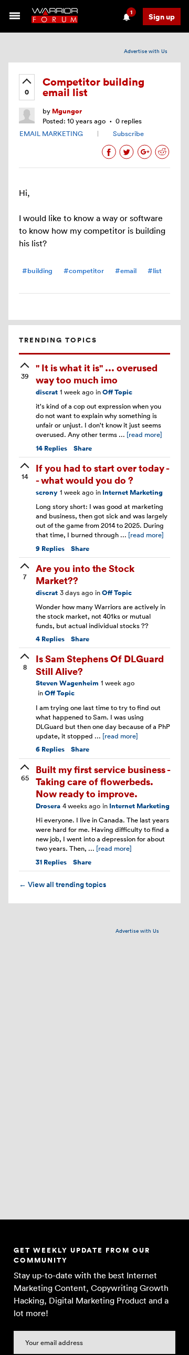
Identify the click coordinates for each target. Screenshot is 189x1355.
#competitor (84, 271)
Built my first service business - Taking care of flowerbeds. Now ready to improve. (103, 781)
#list (155, 271)
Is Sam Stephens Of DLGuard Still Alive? (100, 664)
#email (125, 271)
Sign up (162, 16)
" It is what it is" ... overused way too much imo (97, 373)
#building (37, 271)
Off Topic (117, 392)
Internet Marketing (132, 492)
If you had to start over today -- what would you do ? (103, 473)
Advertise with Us (145, 51)
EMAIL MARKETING (51, 133)
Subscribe (128, 133)
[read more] (144, 434)
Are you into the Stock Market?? (85, 574)
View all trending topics (62, 884)
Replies (51, 448)
